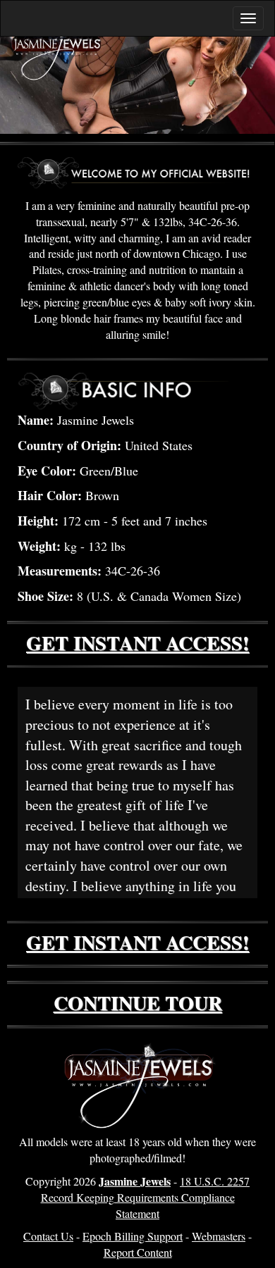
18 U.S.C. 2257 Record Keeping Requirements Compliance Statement (145, 1197)
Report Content (138, 1252)
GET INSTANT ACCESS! (137, 642)
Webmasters (218, 1236)
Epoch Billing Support (132, 1236)
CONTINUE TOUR (138, 1002)
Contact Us (48, 1236)
